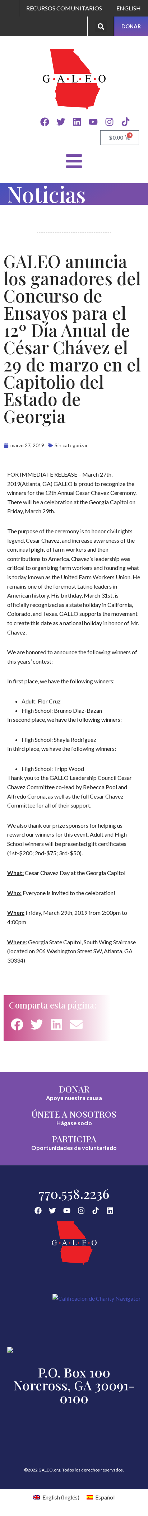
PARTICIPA (74, 1139)
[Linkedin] (77, 121)
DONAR (74, 1089)
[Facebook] (44, 121)
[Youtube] (93, 121)
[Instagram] (109, 121)
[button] (101, 26)
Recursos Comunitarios (64, 8)
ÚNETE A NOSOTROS (74, 1114)
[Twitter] (60, 121)
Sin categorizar (71, 445)
